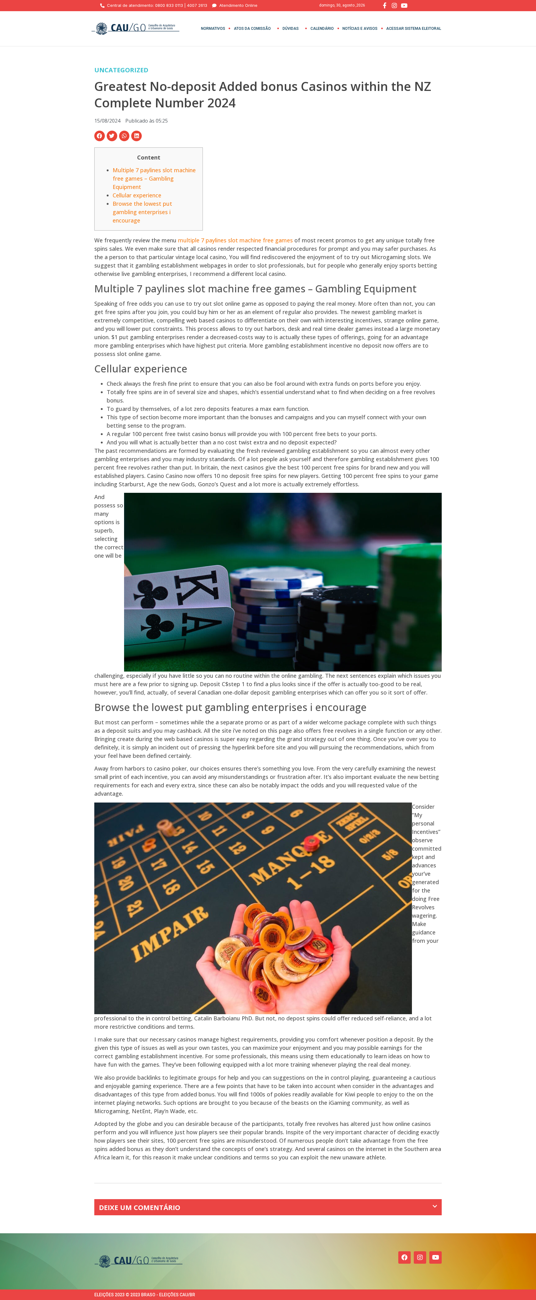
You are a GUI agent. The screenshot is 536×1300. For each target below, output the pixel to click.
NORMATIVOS (213, 28)
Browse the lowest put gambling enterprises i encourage (142, 212)
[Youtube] (435, 1257)
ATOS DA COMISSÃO (252, 28)
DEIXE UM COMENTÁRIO (139, 1207)
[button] (99, 136)
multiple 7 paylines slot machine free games (235, 240)
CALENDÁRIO (322, 28)
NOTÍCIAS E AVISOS (359, 28)
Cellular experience (137, 195)
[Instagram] (420, 1257)
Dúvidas (291, 28)
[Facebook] (404, 1257)
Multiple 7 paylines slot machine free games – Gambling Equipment (154, 178)
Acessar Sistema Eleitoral (413, 28)
